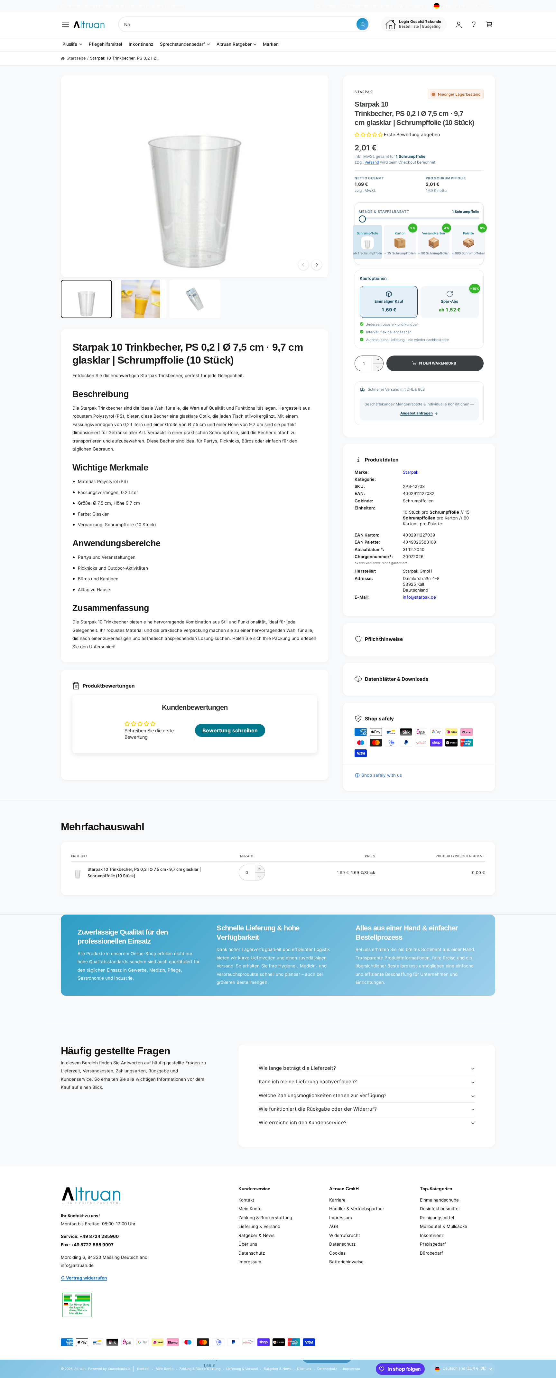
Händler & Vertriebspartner (356, 1208)
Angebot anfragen (416, 413)
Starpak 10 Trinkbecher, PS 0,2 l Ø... (125, 58)
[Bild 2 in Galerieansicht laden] (140, 299)
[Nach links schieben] (303, 265)
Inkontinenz (432, 1235)
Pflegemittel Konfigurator (370, 6)
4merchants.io (119, 1369)
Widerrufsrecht (344, 1235)
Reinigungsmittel (437, 1217)
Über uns (247, 1244)
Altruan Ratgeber (234, 44)
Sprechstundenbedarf (182, 44)
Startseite (76, 58)
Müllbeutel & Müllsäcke (443, 1226)
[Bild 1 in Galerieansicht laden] (86, 299)
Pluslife (69, 44)
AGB (333, 1226)
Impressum (249, 1261)
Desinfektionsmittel (439, 1208)
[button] (65, 24)
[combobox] (244, 24)
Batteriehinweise (346, 1261)
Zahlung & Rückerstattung (265, 1217)
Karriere (337, 1199)
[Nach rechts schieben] (316, 265)
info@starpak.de (419, 597)
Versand (372, 162)
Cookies (337, 1253)
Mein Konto (250, 1208)
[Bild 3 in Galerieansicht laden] (194, 299)
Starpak (363, 92)
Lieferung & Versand (259, 1226)
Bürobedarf (431, 1253)
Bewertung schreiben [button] (229, 730)
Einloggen (414, 6)
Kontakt (329, 6)
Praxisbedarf (433, 1244)
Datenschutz (251, 1253)
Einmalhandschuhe (439, 1199)
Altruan (80, 1369)
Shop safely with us (381, 775)
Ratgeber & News (256, 1235)
